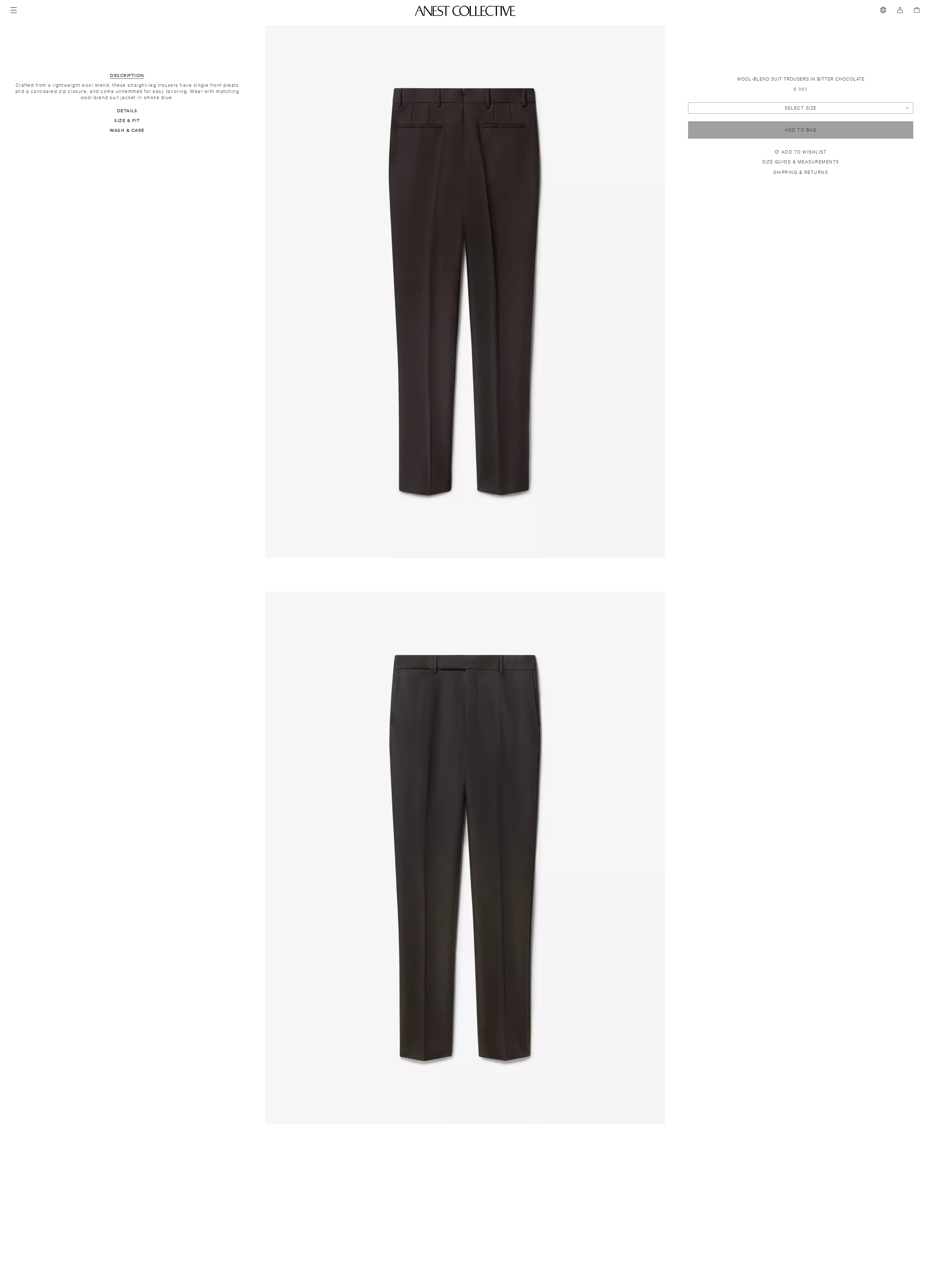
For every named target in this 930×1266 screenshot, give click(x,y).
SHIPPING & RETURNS (800, 172)
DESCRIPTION (127, 75)
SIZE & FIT (127, 120)
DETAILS (127, 111)
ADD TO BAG (801, 130)
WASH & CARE (127, 130)
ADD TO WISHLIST (804, 152)
